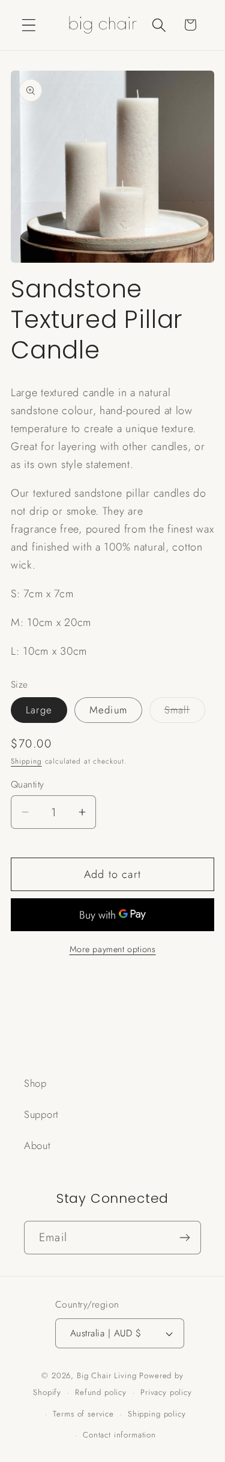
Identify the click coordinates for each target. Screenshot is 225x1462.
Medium (108, 710)
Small (184, 712)
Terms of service (83, 1414)
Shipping (26, 761)
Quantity (27, 784)
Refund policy (101, 1392)
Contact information (119, 1434)
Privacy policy (166, 1392)
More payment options (113, 949)
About (37, 1145)
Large (39, 710)
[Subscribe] (184, 1237)
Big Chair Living (106, 1375)
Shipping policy (157, 1414)
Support (41, 1114)
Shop (35, 1083)
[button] (29, 25)
